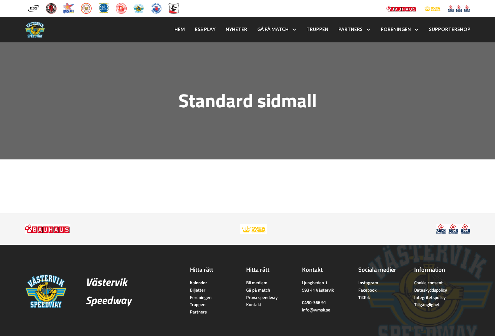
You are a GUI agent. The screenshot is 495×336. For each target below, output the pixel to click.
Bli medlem (256, 282)
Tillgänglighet (427, 304)
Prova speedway (261, 297)
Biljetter (197, 290)
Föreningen (396, 29)
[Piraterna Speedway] (103, 8)
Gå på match (273, 29)
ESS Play (205, 29)
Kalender (198, 282)
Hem (179, 29)
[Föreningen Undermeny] (416, 29)
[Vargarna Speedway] (156, 8)
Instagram (368, 282)
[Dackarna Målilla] (68, 8)
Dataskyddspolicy (430, 290)
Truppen (317, 29)
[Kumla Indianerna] (51, 8)
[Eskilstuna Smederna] (173, 8)
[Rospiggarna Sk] (121, 8)
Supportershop (449, 29)
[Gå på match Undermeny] (294, 29)
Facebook (367, 290)
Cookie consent (428, 282)
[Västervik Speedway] (138, 8)
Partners (350, 29)
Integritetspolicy (430, 297)
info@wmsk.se (316, 309)
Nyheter (236, 29)
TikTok (364, 297)
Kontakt (253, 304)
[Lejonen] (86, 8)
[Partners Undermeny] (368, 29)
